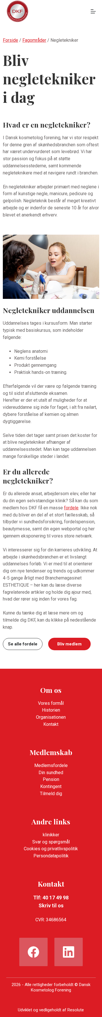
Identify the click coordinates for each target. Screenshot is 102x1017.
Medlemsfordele (51, 765)
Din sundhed (51, 772)
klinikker (51, 834)
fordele (71, 507)
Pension (51, 779)
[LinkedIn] (68, 952)
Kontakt (50, 724)
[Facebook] (33, 952)
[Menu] (93, 11)
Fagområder (34, 40)
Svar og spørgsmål (51, 842)
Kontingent (50, 786)
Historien (51, 710)
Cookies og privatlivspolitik (51, 848)
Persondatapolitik (51, 855)
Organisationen (51, 717)
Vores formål (51, 703)
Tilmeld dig (51, 793)
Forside (10, 40)
